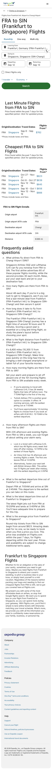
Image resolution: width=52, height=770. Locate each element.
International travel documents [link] (16, 738)
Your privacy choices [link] (12, 705)
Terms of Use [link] (9, 691)
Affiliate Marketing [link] (11, 667)
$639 (39, 180)
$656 (39, 188)
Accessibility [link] (9, 700)
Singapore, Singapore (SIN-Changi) (26, 56)
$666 (39, 192)
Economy (21, 79)
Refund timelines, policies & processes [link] (19, 729)
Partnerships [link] (9, 654)
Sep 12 (11, 64)
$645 (39, 184)
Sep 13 (36, 64)
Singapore (13, 132)
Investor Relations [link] (11, 658)
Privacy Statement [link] (11, 683)
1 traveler (6, 79)
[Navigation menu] (47, 4)
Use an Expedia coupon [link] (13, 734)
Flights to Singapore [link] (17, 11)
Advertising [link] (8, 662)
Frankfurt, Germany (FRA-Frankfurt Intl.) (29, 48)
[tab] (8, 39)
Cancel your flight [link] (11, 725)
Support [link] (7, 721)
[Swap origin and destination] (47, 51)
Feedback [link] (8, 671)
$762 (38, 132)
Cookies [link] (7, 687)
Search (26, 86)
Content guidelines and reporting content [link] (20, 709)
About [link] (6, 645)
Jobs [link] (6, 649)
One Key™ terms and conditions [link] (16, 696)
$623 (39, 176)
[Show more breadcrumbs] (4, 10)
